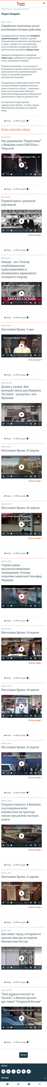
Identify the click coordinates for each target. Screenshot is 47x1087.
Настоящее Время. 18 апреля (16, 698)
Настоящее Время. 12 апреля (16, 756)
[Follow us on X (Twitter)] (13, 1071)
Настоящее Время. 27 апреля (16, 459)
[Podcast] (29, 1071)
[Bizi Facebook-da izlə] (7, 1084)
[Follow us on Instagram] (8, 1071)
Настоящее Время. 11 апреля (16, 885)
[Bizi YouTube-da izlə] (29, 1084)
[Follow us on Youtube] (19, 1071)
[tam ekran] (39, 174)
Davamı (23, 1055)
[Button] (7, 121)
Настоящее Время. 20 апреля (16, 516)
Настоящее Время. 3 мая (14, 338)
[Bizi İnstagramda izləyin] (18, 1084)
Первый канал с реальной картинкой (20, 213)
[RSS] (24, 1071)
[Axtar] (39, 1084)
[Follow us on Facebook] (3, 1071)
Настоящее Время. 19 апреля (16, 641)
